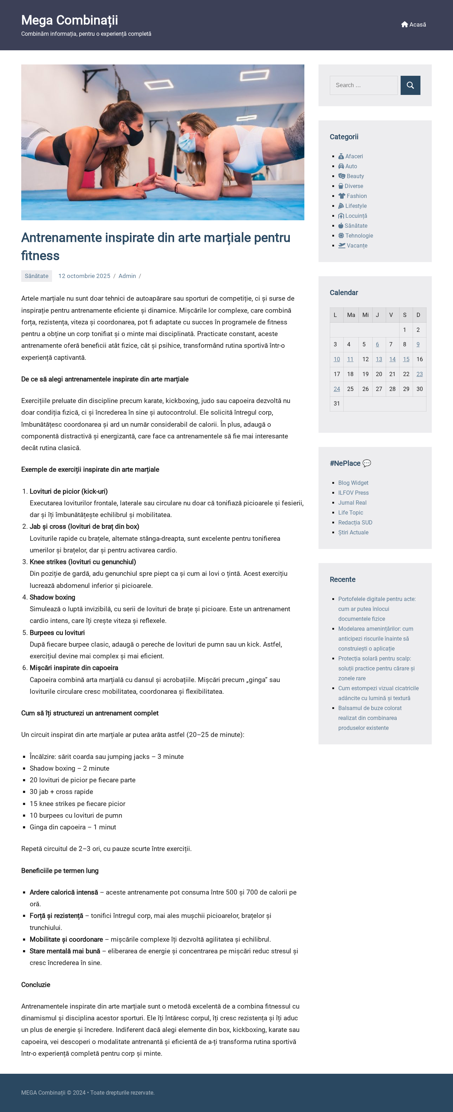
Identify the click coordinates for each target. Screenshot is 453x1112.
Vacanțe (356, 245)
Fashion (356, 196)
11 (350, 359)
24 (337, 389)
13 (379, 359)
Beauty (354, 176)
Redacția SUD (355, 522)
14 (392, 359)
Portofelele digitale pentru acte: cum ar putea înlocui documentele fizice (377, 609)
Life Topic (350, 512)
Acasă (417, 24)
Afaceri (353, 156)
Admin (127, 275)
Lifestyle (355, 206)
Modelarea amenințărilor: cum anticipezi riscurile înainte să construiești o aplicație (375, 638)
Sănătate (36, 275)
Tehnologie (358, 235)
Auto (350, 166)
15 (406, 359)
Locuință (355, 215)
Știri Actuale (353, 532)
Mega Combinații (69, 20)
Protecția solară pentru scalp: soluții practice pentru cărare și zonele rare (376, 668)
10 (337, 359)
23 (420, 374)
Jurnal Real (352, 502)
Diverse (353, 186)
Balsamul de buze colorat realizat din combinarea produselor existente (370, 718)
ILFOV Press (353, 492)
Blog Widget (353, 483)
